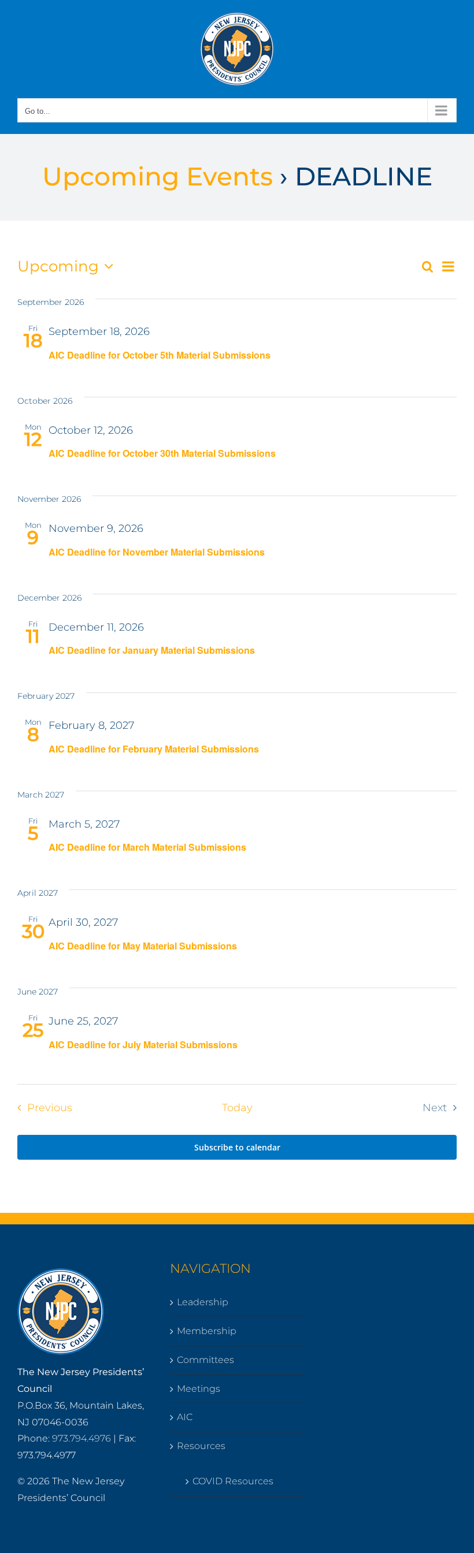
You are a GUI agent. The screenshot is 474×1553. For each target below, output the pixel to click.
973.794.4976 (81, 1438)
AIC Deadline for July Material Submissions (143, 1044)
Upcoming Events (157, 176)
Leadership (202, 1302)
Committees (205, 1359)
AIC (184, 1417)
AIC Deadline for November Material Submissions (157, 551)
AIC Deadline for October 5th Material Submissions (160, 355)
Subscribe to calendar (237, 1147)
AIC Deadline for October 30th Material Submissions (162, 453)
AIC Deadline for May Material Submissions (143, 945)
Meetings (198, 1388)
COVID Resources (232, 1481)
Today (237, 1107)
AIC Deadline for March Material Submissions (147, 847)
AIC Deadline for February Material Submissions (154, 748)
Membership (206, 1330)
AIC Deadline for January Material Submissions (152, 650)
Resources (201, 1445)
